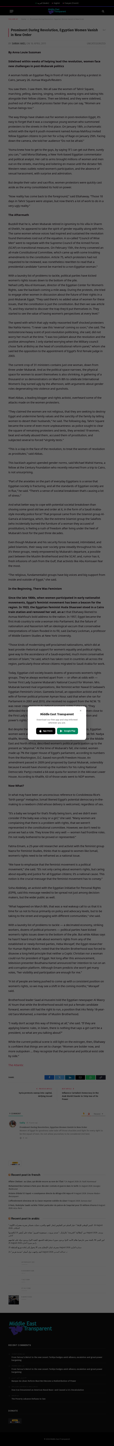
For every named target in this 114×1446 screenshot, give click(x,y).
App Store (48, 731)
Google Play (69, 731)
